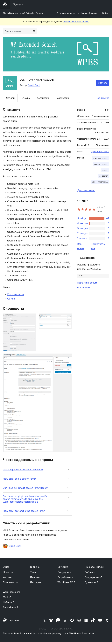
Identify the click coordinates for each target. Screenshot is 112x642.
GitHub (11, 298)
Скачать (102, 83)
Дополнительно (86, 190)
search (105, 170)
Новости (8, 572)
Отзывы (25, 97)
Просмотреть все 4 (100, 151)
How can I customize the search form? (24, 511)
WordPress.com (13, 591)
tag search (103, 176)
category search (101, 164)
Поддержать (93, 577)
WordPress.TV (66, 582)
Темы (33, 572)
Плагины (35, 577)
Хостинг (7, 577)
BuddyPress (11, 607)
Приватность (10, 582)
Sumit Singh (34, 85)
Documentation (15, 294)
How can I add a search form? (19, 478)
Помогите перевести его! (76, 21)
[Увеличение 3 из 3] (67, 357)
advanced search (100, 158)
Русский (14, 620)
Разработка (62, 97)
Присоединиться (94, 566)
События (89, 572)
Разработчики (65, 577)
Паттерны (35, 582)
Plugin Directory (10, 13)
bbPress (9, 602)
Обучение (62, 566)
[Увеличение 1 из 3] (32, 317)
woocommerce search (100, 182)
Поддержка (102, 97)
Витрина (35, 566)
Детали (10, 97)
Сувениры (92, 582)
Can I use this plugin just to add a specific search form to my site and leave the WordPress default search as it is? (25, 499)
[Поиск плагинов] (34, 31)
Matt (7, 597)
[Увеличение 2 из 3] (67, 317)
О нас (6, 566)
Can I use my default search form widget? (25, 488)
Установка (43, 97)
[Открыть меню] (107, 4)
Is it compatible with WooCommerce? (23, 469)
